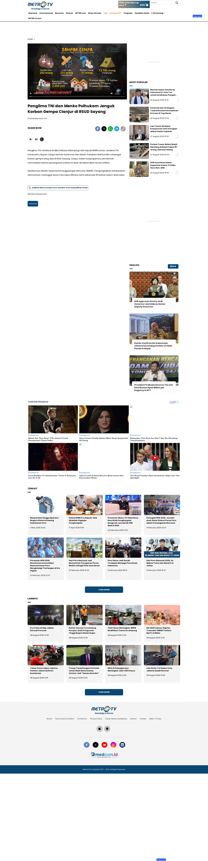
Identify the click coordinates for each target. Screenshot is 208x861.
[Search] (176, 2)
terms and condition (64, 718)
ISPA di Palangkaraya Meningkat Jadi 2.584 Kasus (121, 669)
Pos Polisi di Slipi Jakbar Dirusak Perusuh (42, 629)
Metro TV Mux (155, 718)
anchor (133, 718)
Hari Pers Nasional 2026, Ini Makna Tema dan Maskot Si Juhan (159, 563)
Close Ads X (197, 16)
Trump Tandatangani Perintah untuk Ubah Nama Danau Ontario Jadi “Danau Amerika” (84, 670)
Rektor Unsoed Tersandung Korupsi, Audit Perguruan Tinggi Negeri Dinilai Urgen (82, 630)
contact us (82, 718)
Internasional (46, 13)
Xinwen (69, 13)
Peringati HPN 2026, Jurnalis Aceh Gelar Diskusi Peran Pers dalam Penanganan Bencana (161, 520)
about (49, 718)
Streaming (158, 13)
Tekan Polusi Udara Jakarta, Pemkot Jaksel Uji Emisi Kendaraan (44, 670)
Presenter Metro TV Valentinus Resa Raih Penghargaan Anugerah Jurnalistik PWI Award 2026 (123, 522)
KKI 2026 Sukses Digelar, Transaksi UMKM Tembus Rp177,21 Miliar (158, 630)
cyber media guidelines (116, 718)
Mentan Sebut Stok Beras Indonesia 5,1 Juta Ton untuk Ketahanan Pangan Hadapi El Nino (163, 94)
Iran (106, 13)
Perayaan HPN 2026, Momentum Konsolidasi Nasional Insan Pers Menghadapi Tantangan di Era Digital (45, 565)
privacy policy (96, 718)
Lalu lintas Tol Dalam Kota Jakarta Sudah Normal (159, 669)
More (173, 266)
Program (128, 13)
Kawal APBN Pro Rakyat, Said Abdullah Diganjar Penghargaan (83, 520)
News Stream (94, 13)
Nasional (32, 13)
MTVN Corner (34, 18)
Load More (104, 589)
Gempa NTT (115, 13)
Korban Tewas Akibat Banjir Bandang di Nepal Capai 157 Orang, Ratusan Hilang (163, 147)
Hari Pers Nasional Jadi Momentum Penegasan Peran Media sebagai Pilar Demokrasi (84, 563)
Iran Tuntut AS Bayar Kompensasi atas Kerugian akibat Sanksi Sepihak (163, 129)
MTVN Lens (80, 13)
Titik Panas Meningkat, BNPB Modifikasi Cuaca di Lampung (122, 629)
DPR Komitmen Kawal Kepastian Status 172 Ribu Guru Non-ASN (163, 165)
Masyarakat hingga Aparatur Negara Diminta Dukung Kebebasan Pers (44, 520)
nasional (33, 203)
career (143, 718)
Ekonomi (59, 13)
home (30, 39)
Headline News (142, 13)
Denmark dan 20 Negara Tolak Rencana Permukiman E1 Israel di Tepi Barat (164, 110)
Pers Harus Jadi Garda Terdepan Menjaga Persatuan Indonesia (122, 563)
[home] (104, 710)
